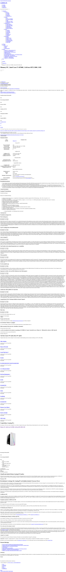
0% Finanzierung (16, 88)
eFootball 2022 (3, 385)
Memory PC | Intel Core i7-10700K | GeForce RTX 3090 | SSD (12, 427)
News (3, 564)
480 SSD (22, 130)
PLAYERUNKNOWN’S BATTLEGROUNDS (9, 363)
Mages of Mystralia (4, 346)
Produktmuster (4, 568)
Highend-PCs (4, 7)
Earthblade (2, 396)
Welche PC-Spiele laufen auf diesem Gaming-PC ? (8, 92)
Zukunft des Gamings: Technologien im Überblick (10, 546)
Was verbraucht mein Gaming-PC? (20, 176)
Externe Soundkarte (28, 178)
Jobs (3, 566)
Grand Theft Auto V (4, 352)
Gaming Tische (50, 540)
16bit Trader (2, 418)
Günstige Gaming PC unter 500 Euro (35, 130)
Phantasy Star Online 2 (5, 407)
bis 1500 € (4, 6)
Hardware (3, 567)
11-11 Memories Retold (4, 368)
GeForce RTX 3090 (10, 130)
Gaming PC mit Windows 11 (34, 514)
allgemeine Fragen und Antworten (18, 320)
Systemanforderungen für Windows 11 (22, 514)
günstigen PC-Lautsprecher (22, 540)
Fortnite (2, 357)
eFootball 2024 (3, 401)
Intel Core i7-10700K (3, 130)
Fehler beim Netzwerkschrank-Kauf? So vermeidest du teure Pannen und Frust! (14, 548)
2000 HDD (19, 130)
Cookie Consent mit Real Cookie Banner (6, 571)
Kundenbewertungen (4, 83)
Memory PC (4, 81)
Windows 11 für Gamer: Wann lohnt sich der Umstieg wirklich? (12, 550)
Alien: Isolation (3, 341)
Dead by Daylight (3, 412)
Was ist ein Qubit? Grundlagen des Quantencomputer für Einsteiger (12, 544)
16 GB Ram (15, 130)
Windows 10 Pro (26, 130)
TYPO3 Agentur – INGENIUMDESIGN (14, 562)
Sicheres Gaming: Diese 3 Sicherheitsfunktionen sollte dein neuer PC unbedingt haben (15, 545)
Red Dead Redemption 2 (5, 374)
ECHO (1, 379)
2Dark (1, 390)
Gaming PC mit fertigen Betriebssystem (37, 524)
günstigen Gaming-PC (5, 529)
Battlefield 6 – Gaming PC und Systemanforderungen (10, 549)
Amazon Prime (11, 88)
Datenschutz (4, 565)
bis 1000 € (4, 5)
